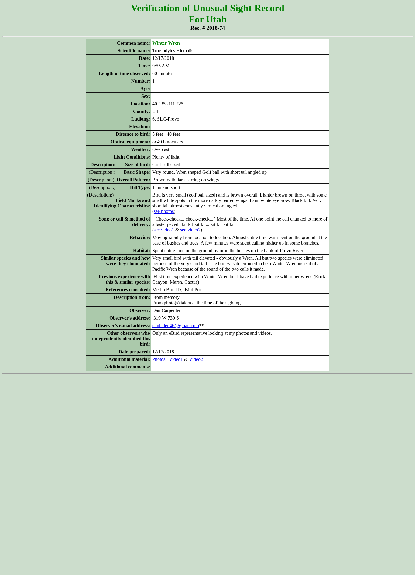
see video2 (190, 229)
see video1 (164, 229)
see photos (164, 211)
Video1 (176, 359)
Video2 (196, 359)
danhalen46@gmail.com (175, 325)
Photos (158, 359)
